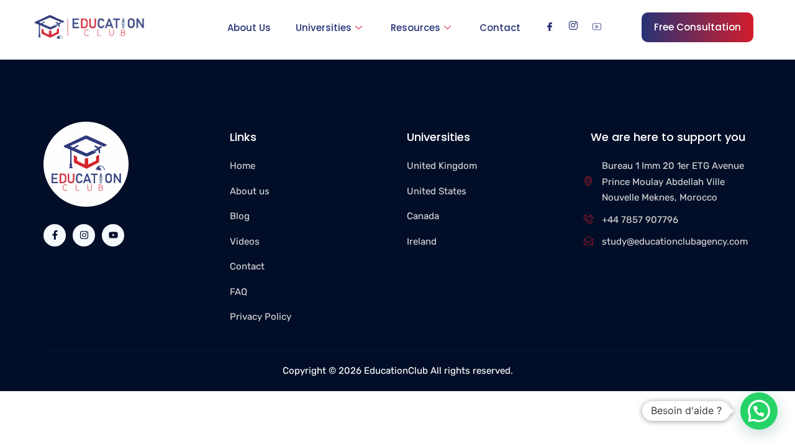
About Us (249, 27)
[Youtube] (113, 235)
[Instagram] (573, 27)
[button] (759, 411)
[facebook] (549, 27)
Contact (499, 27)
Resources (415, 27)
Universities (324, 27)
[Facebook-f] (54, 235)
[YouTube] (597, 27)
